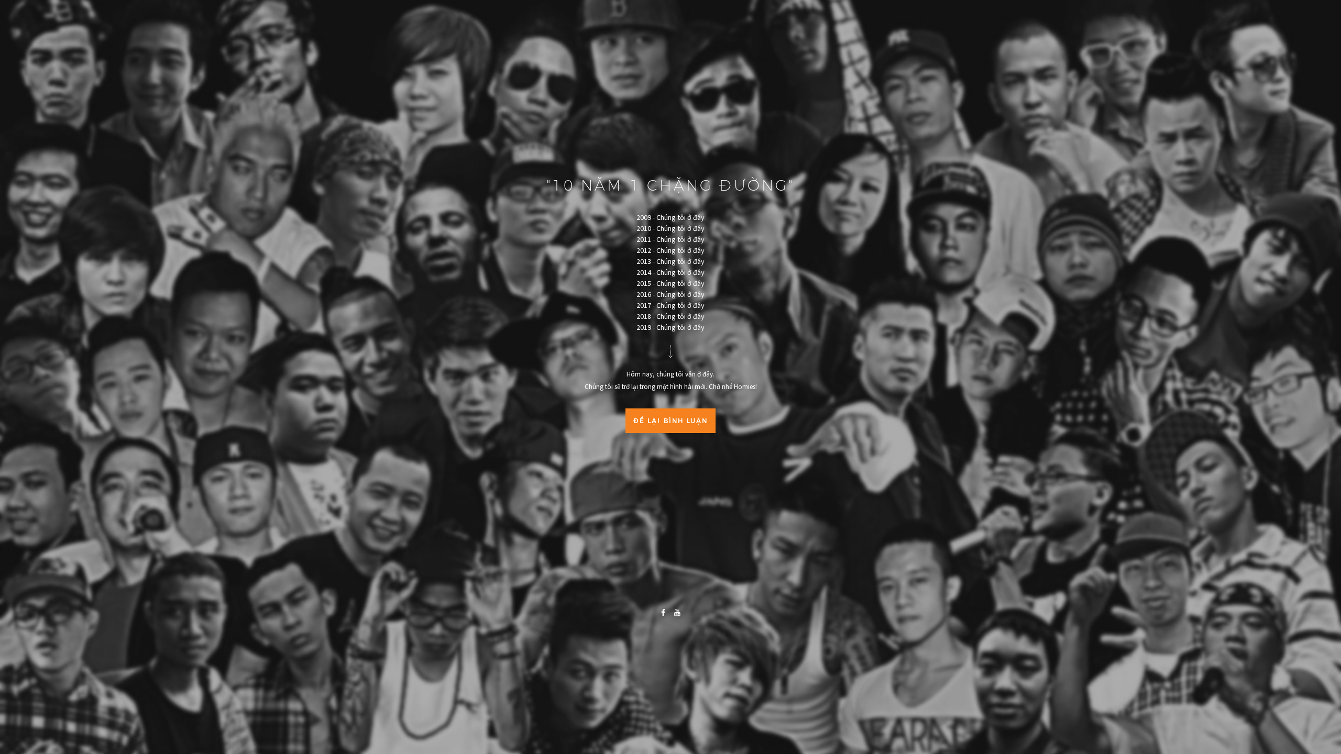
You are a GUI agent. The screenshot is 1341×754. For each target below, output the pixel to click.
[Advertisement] (670, 514)
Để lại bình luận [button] (670, 421)
